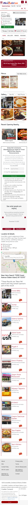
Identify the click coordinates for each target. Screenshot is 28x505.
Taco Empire (16, 430)
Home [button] (4, 35)
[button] (22, 2)
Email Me (7, 172)
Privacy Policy (17, 191)
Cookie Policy (5, 467)
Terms (17, 464)
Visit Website (5, 249)
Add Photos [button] (21, 94)
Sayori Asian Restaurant (16, 375)
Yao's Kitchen (16, 444)
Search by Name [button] (6, 6)
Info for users (5, 469)
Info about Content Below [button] (19, 12)
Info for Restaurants (20, 467)
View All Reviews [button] (19, 229)
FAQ (2, 464)
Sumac (14, 304)
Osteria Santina (17, 318)
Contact (17, 474)
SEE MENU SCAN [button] (21, 74)
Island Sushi (16, 332)
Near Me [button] (13, 6)
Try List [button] (24, 31)
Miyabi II (15, 346)
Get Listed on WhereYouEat (19, 470)
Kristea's (15, 402)
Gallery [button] (10, 35)
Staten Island (4, 12)
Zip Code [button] (19, 6)
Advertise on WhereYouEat (5, 474)
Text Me (7, 168)
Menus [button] (17, 35)
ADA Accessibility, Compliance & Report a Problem (14, 482)
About (3, 461)
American (3, 14)
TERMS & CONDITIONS (12, 497)
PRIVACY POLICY (11, 499)
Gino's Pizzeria (17, 360)
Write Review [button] (8, 229)
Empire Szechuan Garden (18, 417)
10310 (8, 14)
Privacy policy (19, 461)
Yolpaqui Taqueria (18, 388)
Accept (9, 502)
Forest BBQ (16, 291)
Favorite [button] (18, 31)
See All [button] (11, 94)
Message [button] (4, 31)
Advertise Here (23, 38)
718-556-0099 (6, 21)
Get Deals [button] (11, 31)
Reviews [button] (23, 35)
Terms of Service (8, 193)
